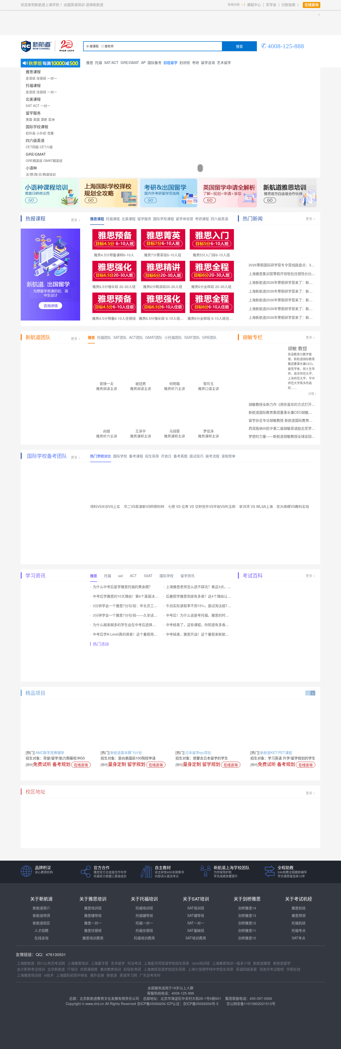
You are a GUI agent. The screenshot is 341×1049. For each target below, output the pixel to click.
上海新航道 (25, 963)
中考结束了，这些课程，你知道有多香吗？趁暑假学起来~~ (211, 624)
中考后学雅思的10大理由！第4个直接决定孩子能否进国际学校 (141, 596)
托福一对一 (144, 922)
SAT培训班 (195, 907)
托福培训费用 (144, 937)
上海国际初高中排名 (72, 975)
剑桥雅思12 (247, 922)
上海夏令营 (99, 963)
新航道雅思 (262, 963)
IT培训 (72, 969)
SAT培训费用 (195, 937)
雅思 (89, 62)
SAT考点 (298, 937)
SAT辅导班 (195, 915)
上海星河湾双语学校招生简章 (166, 963)
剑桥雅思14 (247, 907)
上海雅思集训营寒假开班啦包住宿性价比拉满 (284, 273)
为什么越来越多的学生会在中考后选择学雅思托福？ (133, 624)
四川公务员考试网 (51, 963)
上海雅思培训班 (29, 975)
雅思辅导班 (93, 915)
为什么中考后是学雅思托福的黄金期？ (122, 586)
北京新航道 (56, 969)
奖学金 (271, 5)
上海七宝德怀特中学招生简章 (210, 969)
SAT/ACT (111, 62)
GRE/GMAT (130, 62)
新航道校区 (41, 922)
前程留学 (170, 62)
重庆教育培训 (110, 969)
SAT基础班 (195, 930)
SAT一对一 (195, 922)
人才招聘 (41, 930)
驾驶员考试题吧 (271, 969)
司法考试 (134, 963)
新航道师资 (41, 915)
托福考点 (299, 930)
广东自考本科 (150, 975)
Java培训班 (201, 963)
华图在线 (293, 969)
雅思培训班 (93, 907)
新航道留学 (282, 963)
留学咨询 (208, 62)
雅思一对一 (93, 922)
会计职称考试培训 (31, 969)
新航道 (112, 975)
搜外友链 (97, 975)
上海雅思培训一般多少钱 (231, 963)
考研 (195, 62)
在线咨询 (81, 764)
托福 (98, 62)
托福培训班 (144, 907)
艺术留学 (224, 62)
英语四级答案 (246, 969)
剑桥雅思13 (247, 915)
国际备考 (155, 62)
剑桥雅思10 (247, 937)
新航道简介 (41, 907)
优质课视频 (89, 969)
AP (143, 62)
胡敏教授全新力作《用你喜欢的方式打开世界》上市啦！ (292, 404)
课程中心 (254, 5)
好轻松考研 (132, 969)
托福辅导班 (144, 915)
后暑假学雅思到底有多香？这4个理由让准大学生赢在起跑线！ (214, 596)
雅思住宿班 (93, 930)
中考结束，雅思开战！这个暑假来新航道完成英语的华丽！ (211, 634)
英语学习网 (128, 975)
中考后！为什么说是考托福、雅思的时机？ (199, 615)
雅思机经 (299, 907)
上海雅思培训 (77, 963)
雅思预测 (299, 915)
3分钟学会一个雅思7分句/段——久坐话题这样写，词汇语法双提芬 (144, 615)
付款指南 (288, 5)
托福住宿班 (144, 930)
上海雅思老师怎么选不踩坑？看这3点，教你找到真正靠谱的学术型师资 (221, 586)
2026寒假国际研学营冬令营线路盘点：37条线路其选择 (291, 264)
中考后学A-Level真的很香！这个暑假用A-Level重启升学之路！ (141, 634)
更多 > (75, 219)
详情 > (312, 393)
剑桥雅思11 (247, 930)
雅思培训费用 (92, 937)
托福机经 (299, 922)
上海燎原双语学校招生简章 (164, 969)
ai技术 (49, 975)
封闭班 (184, 62)
